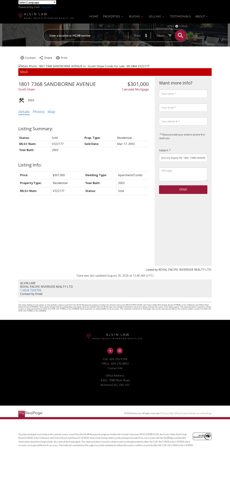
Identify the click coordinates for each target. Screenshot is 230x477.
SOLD (184, 26)
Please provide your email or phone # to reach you (182, 136)
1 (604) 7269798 (30, 290)
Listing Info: (30, 165)
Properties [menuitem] (111, 16)
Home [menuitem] (93, 16)
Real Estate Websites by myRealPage (194, 413)
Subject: (164, 150)
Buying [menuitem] (134, 16)
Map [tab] (51, 111)
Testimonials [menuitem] (180, 16)
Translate (46, 7)
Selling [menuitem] (155, 16)
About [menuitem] (200, 16)
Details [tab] (24, 111)
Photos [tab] (39, 111)
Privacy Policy (168, 413)
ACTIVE (170, 26)
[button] (110, 351)
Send (183, 189)
